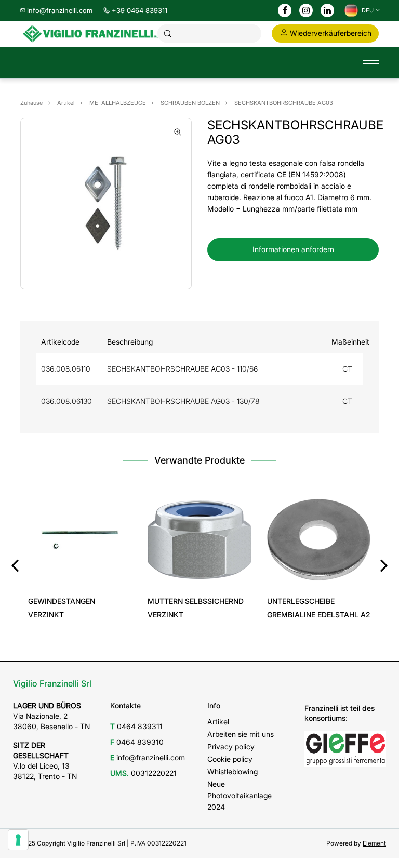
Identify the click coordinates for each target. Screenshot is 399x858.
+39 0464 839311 (139, 10)
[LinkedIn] (327, 11)
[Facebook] (285, 11)
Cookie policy (229, 759)
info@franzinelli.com (59, 10)
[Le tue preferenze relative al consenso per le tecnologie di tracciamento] (18, 840)
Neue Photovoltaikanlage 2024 (239, 795)
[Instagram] (306, 11)
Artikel (218, 721)
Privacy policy (231, 746)
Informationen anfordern (293, 249)
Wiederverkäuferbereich (330, 33)
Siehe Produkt (80, 577)
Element (374, 843)
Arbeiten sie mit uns (240, 734)
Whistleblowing (232, 771)
